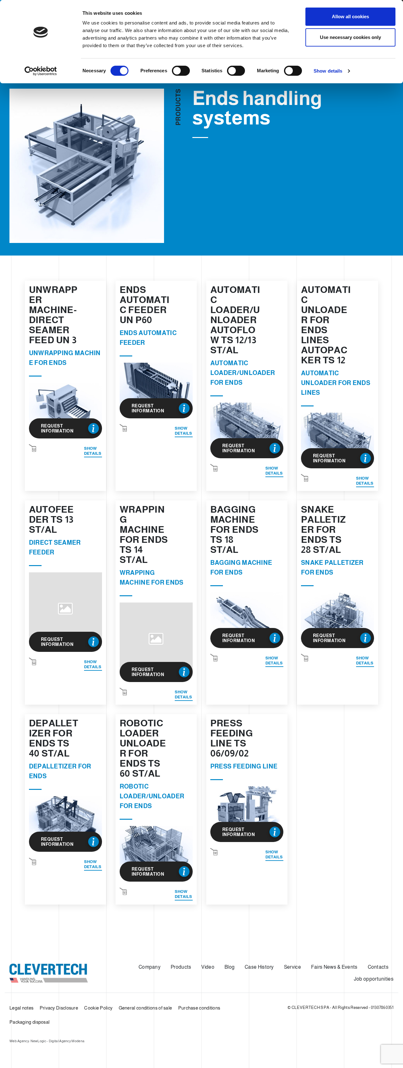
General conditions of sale (145, 1007)
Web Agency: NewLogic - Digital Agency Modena (46, 1041)
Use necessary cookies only (350, 37)
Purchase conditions (199, 1007)
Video (207, 967)
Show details (328, 71)
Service (292, 967)
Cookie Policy (98, 1007)
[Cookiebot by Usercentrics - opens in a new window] (40, 71)
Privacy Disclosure (59, 1007)
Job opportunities (374, 979)
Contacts (378, 967)
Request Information (57, 428)
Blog (229, 967)
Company (150, 967)
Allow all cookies (350, 16)
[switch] (181, 71)
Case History (259, 967)
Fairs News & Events (334, 967)
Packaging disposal (29, 1022)
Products (181, 967)
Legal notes (21, 1007)
